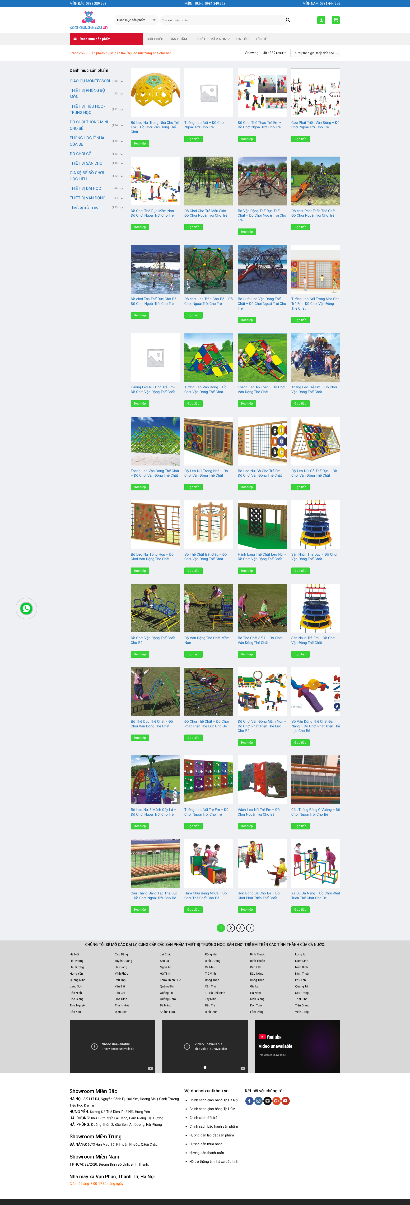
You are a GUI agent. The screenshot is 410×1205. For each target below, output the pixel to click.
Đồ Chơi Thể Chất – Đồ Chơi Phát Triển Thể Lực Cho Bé (206, 723)
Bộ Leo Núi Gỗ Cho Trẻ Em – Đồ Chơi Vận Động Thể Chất (261, 473)
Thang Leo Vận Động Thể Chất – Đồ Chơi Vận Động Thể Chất (155, 473)
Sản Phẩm (178, 39)
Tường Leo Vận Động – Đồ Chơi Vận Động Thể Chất (205, 389)
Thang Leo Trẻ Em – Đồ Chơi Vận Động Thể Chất (314, 389)
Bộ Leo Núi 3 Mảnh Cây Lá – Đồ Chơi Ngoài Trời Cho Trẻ (153, 812)
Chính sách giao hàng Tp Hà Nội (214, 1100)
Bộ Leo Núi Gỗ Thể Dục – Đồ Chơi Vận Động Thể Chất (314, 473)
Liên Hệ (261, 39)
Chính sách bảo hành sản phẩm (214, 1126)
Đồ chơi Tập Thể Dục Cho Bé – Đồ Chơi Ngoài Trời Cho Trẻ (155, 301)
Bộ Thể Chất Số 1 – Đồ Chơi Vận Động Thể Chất (260, 640)
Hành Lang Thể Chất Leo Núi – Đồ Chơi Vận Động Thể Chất (262, 556)
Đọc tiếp (140, 143)
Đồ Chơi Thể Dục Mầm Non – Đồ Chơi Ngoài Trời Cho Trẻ (154, 213)
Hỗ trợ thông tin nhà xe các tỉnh (214, 1161)
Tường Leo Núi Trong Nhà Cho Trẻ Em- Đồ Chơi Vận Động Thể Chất (315, 303)
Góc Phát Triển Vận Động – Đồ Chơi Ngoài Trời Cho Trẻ (315, 125)
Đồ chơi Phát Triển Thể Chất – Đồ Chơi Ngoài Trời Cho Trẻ (315, 213)
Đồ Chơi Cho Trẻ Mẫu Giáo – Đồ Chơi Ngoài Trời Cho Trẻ (206, 213)
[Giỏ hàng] (336, 20)
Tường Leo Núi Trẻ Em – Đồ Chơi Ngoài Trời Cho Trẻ (206, 812)
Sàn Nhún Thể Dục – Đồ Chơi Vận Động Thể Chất (314, 556)
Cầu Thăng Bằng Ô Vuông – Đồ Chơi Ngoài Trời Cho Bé (315, 812)
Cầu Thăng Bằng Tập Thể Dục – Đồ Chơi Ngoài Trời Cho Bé (154, 895)
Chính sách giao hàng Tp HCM (212, 1109)
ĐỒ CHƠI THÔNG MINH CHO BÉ (90, 125)
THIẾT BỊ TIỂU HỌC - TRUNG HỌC (88, 109)
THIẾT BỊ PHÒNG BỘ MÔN (87, 93)
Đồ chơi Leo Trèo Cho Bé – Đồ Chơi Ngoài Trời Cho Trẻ (208, 301)
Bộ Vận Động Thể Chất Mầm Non (206, 640)
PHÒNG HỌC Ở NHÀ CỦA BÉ (87, 141)
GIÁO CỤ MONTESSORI (90, 81)
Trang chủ (77, 53)
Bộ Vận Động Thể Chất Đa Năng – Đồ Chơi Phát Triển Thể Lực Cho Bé (315, 726)
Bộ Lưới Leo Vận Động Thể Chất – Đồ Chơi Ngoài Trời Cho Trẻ (262, 303)
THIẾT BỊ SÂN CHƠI (86, 163)
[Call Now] (26, 608)
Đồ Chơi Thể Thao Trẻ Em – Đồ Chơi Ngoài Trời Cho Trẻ (259, 125)
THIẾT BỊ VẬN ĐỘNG (87, 197)
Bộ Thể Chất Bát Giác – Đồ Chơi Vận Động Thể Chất (205, 556)
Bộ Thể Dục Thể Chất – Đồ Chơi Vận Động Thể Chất (152, 723)
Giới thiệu (155, 39)
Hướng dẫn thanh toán (207, 1153)
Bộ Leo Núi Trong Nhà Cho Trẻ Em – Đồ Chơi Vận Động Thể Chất (155, 127)
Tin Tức (242, 39)
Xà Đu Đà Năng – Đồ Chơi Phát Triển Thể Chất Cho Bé (315, 895)
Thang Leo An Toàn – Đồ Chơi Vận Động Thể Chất (261, 389)
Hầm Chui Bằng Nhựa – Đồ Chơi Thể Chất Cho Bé (205, 895)
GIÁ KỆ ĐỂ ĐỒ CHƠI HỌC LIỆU (87, 175)
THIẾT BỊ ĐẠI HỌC (85, 188)
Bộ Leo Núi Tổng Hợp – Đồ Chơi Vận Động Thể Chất (152, 556)
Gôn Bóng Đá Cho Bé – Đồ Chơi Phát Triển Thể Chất (259, 895)
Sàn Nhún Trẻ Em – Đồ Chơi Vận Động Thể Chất (313, 640)
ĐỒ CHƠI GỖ (81, 153)
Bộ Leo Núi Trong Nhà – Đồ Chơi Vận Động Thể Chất (206, 473)
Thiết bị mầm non (85, 207)
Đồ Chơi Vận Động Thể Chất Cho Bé (153, 640)
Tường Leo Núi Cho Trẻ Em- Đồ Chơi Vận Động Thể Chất (153, 389)
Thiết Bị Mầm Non (211, 39)
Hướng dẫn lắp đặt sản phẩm (212, 1135)
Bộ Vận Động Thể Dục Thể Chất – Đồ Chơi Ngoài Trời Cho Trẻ (262, 215)
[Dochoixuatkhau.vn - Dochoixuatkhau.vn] (89, 20)
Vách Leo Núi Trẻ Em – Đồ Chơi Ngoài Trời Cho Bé (259, 812)
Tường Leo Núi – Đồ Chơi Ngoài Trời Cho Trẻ (204, 125)
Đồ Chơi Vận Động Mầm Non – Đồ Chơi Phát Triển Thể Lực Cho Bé (262, 726)
